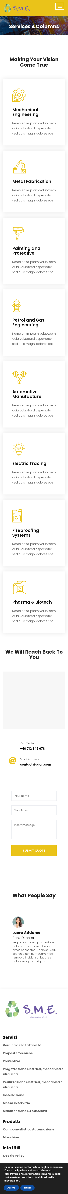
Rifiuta (27, 1187)
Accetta (11, 1187)
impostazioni (11, 1180)
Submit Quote (34, 850)
